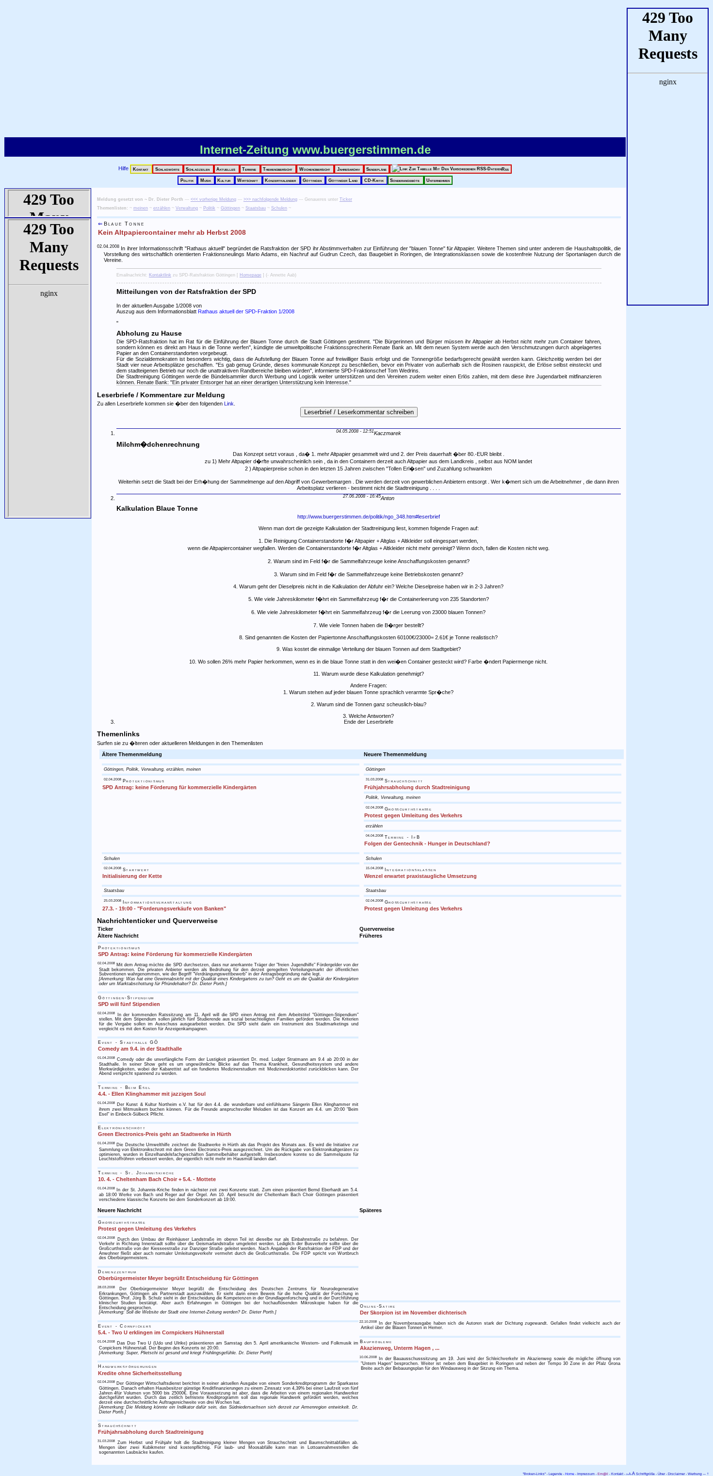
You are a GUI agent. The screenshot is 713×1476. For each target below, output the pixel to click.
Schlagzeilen (198, 168)
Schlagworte (168, 168)
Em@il (603, 1474)
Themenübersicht (278, 168)
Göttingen (313, 180)
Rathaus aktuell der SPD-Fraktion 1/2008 (246, 311)
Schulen (279, 208)
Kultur (224, 180)
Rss (505, 168)
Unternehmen (438, 180)
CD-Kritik (374, 180)
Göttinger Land (343, 180)
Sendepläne (376, 168)
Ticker (346, 199)
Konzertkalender (281, 180)
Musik (206, 180)
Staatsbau (255, 208)
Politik (187, 180)
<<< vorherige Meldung (213, 199)
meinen (140, 208)
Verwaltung (187, 208)
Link (229, 403)
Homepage (250, 275)
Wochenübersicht (315, 168)
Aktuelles (226, 168)
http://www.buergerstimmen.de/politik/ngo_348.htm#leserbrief (368, 516)
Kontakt (141, 168)
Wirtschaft (248, 180)
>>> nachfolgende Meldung (270, 199)
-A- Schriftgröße (640, 1474)
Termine (250, 168)
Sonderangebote (405, 180)
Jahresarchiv (349, 168)
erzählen (161, 208)
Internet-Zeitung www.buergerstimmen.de (315, 149)
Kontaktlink (160, 275)
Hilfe (124, 168)
